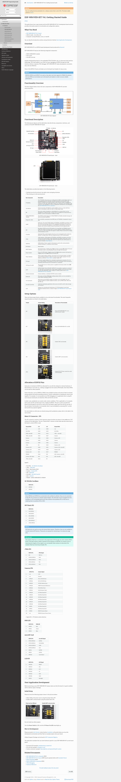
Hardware (6, 25)
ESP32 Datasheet (30, 759)
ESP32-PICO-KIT (8, 31)
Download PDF (69, 779)
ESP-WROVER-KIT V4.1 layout (34, 757)
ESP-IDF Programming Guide (11, 1)
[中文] (26, 21)
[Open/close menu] (0, 19)
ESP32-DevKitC (7, 27)
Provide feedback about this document (49, 768)
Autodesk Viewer (62, 757)
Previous (29, 771)
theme (38, 779)
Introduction (5, 21)
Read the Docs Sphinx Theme (52, 779)
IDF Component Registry (51, 737)
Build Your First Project (7, 47)
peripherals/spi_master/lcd (44, 745)
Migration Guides (5, 55)
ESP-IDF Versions (5, 61)
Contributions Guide (6, 59)
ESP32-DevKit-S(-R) (8, 35)
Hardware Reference (6, 51)
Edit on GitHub (69, 2)
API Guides (4, 53)
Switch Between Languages (7, 69)
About (3, 67)
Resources (4, 63)
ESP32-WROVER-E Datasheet (33, 761)
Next (70, 771)
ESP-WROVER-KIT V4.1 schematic (47, 205)
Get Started (4, 19)
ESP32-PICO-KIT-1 (8, 37)
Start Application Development (64, 40)
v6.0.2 (31, 12)
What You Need (5, 23)
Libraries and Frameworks (7, 57)
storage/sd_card (41, 747)
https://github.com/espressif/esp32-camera (50, 749)
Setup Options (49, 240)
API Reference (5, 49)
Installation (4, 45)
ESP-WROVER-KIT (8, 29)
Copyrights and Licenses (7, 65)
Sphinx (31, 779)
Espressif (62, 47)
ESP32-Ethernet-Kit (8, 33)
